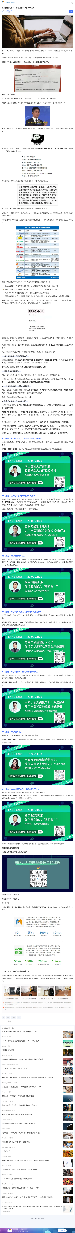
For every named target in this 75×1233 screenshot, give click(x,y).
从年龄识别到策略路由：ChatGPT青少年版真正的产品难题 (22, 1059)
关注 (71, 11)
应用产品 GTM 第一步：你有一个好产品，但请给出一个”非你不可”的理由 (27, 1077)
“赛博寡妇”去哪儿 (8, 1050)
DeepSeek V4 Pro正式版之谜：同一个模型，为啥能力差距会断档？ (25, 1160)
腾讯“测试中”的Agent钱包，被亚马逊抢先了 (17, 1114)
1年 (3, 1017)
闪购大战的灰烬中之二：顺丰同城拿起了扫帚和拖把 (20, 1105)
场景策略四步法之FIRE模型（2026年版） (16, 1142)
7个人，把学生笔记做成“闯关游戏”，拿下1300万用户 (20, 1041)
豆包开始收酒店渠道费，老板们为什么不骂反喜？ (19, 1123)
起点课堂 (9, 11)
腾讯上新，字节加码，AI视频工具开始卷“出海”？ (19, 1096)
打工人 (13, 1017)
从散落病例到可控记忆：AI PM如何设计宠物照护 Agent (21, 1087)
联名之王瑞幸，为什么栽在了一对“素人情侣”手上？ (20, 1031)
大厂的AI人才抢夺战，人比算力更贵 (14, 1068)
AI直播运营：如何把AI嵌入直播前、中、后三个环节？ (21, 1188)
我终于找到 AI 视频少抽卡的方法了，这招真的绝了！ (20, 1169)
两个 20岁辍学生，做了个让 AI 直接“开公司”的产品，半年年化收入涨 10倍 (28, 1197)
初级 (8, 1017)
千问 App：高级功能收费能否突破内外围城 (17, 1179)
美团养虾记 (6, 1151)
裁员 (19, 1017)
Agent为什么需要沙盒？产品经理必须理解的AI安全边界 (21, 1133)
